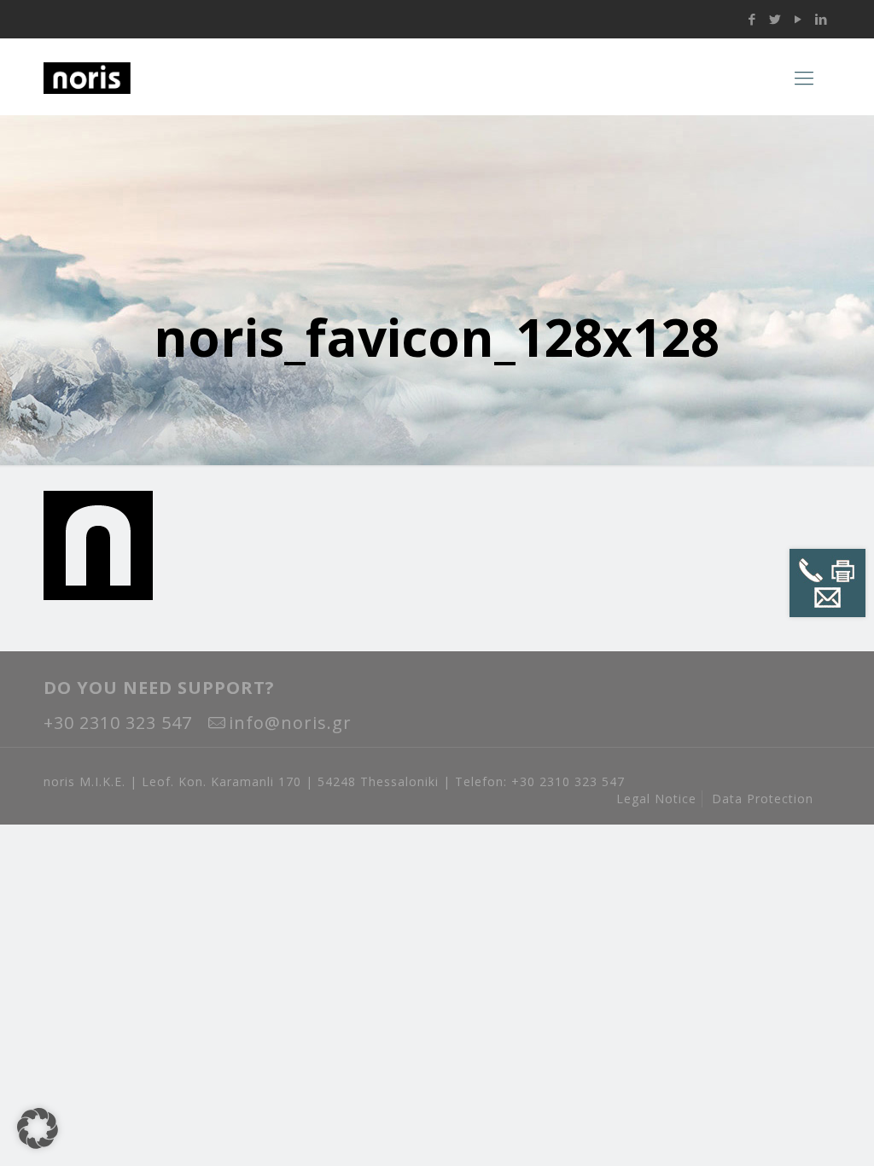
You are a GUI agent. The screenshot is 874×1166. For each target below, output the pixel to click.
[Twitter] (775, 18)
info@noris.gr (290, 722)
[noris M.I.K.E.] (150, 76)
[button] (37, 1128)
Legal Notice (656, 798)
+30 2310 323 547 (118, 722)
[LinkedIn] (821, 18)
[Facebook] (752, 18)
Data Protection (762, 798)
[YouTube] (798, 18)
